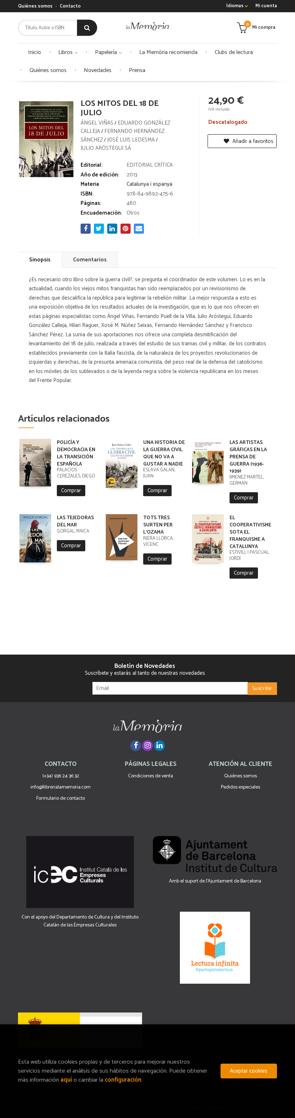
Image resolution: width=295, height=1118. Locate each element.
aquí (66, 1080)
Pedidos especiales (240, 787)
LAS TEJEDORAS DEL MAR (75, 521)
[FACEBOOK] (135, 745)
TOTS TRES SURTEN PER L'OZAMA (158, 525)
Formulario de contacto (60, 798)
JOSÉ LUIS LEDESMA (131, 139)
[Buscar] (87, 28)
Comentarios (89, 259)
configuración (123, 1080)
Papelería (106, 52)
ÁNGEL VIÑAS (97, 122)
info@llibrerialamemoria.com (61, 787)
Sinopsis (39, 259)
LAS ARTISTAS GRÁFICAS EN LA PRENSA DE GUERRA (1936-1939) (248, 457)
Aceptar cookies (248, 1071)
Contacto (70, 6)
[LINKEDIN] (159, 745)
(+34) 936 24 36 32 (60, 776)
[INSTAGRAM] (147, 745)
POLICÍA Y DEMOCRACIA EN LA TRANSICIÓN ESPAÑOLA (76, 453)
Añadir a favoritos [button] (252, 141)
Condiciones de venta (150, 776)
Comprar (71, 490)
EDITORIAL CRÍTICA (150, 165)
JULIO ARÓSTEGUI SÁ (106, 148)
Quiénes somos (35, 6)
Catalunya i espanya (149, 184)
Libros (66, 52)
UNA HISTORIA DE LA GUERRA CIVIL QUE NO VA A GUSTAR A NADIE (164, 453)
